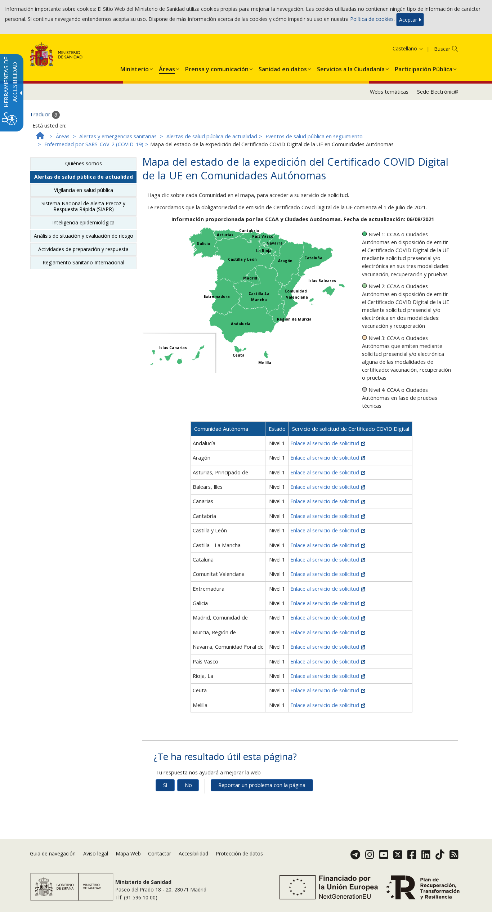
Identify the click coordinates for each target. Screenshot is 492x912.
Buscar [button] (442, 48)
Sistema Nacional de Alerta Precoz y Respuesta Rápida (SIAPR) (83, 206)
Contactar (159, 853)
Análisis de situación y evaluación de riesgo (83, 235)
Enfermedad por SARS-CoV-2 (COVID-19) (93, 144)
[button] (398, 48)
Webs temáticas (389, 91)
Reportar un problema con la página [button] (261, 785)
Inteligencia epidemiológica (83, 222)
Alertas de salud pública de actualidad (211, 136)
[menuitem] (134, 67)
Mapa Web (128, 853)
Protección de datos (239, 853)
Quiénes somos (83, 163)
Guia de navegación (53, 853)
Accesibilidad (193, 853)
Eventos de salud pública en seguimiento (314, 136)
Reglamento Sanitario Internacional (83, 262)
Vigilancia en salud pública (83, 190)
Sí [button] (165, 785)
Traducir (41, 114)
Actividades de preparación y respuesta (83, 249)
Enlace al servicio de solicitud (325, 443)
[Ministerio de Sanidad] (56, 55)
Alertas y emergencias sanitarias (118, 136)
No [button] (188, 785)
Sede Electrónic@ (438, 91)
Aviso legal (95, 853)
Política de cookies (372, 18)
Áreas (63, 136)
